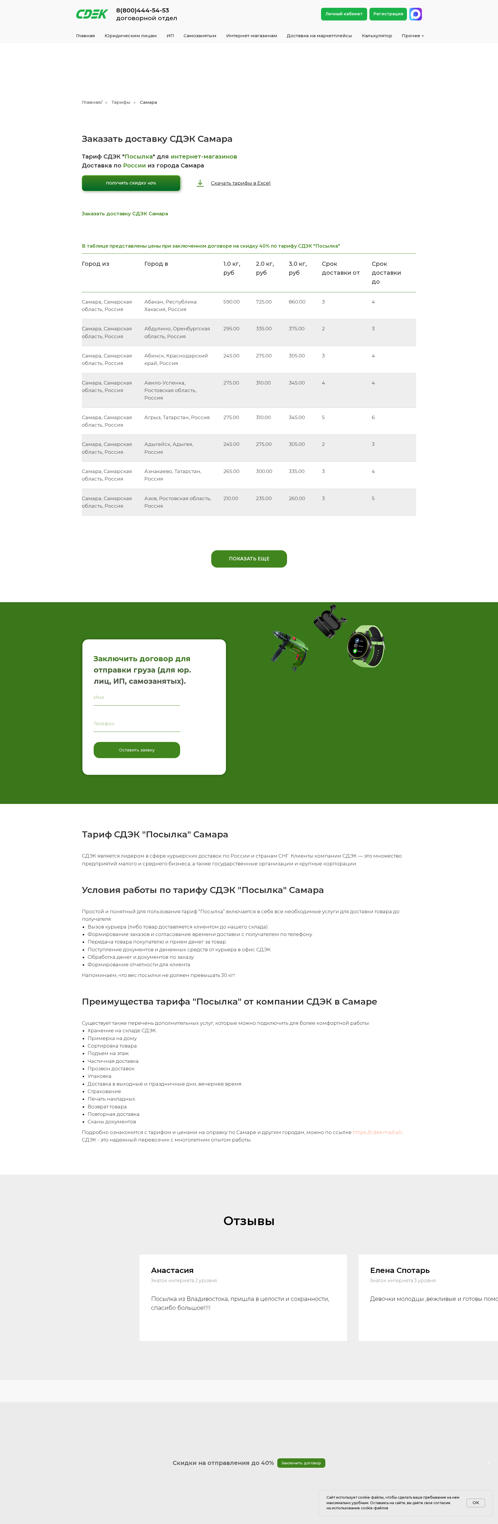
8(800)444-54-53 (142, 10)
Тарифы (121, 102)
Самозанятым (200, 35)
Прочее (411, 35)
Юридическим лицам (131, 35)
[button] (131, 183)
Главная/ (92, 102)
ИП (170, 35)
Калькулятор (377, 35)
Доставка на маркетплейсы (319, 35)
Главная (85, 35)
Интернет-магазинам (251, 35)
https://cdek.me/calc (378, 1132)
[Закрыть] (489, 1463)
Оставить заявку (137, 750)
